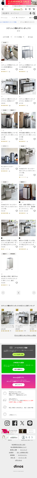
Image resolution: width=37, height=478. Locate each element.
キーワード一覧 (22, 457)
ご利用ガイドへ (13, 414)
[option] (8, 320)
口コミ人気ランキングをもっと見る (25, 335)
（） (9, 71)
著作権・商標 (13, 449)
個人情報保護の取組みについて (18, 447)
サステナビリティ (22, 455)
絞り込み (30, 37)
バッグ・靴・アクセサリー (18, 17)
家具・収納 (32, 17)
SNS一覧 (13, 457)
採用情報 (12, 455)
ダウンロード (18, 384)
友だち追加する (18, 369)
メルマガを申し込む (18, 354)
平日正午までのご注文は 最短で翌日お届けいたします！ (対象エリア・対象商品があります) (18, 393)
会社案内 (11, 452)
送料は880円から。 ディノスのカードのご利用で (21, 400)
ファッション (4, 17)
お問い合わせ (18, 460)
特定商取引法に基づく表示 (18, 444)
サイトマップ (23, 449)
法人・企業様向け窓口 (22, 452)
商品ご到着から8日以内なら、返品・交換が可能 (21, 407)
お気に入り (30, 9)
